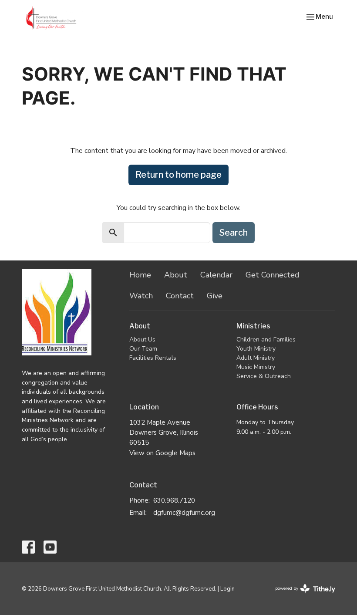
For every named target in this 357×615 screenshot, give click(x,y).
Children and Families (266, 339)
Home (140, 275)
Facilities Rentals (152, 358)
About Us (142, 339)
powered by (300, 595)
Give (214, 296)
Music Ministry (255, 367)
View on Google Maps (162, 453)
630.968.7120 (174, 500)
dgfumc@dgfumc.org (184, 512)
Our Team (143, 349)
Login (227, 589)
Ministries (253, 326)
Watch (141, 296)
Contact (180, 296)
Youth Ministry (256, 349)
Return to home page (178, 174)
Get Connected (273, 275)
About (175, 275)
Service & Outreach (263, 376)
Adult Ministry (255, 358)
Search (233, 232)
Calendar (216, 275)
